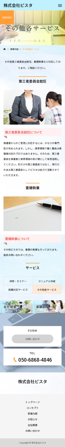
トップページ (32, 402)
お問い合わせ (32, 339)
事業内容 (32, 413)
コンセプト (33, 408)
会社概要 (32, 425)
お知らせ (32, 419)
